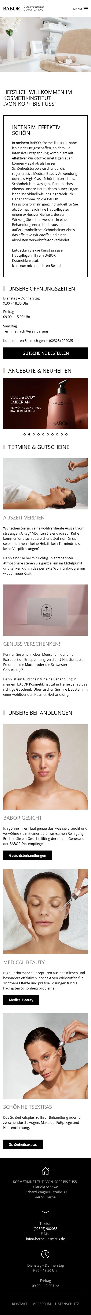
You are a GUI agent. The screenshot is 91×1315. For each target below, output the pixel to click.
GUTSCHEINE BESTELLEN (45, 353)
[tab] (24, 434)
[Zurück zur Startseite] (24, 8)
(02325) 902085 (61, 340)
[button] (80, 8)
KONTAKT (19, 1304)
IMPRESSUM (41, 1304)
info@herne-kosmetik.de (45, 1239)
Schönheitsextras (23, 1144)
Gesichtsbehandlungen (27, 855)
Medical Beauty (21, 1000)
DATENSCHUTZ (67, 1304)
